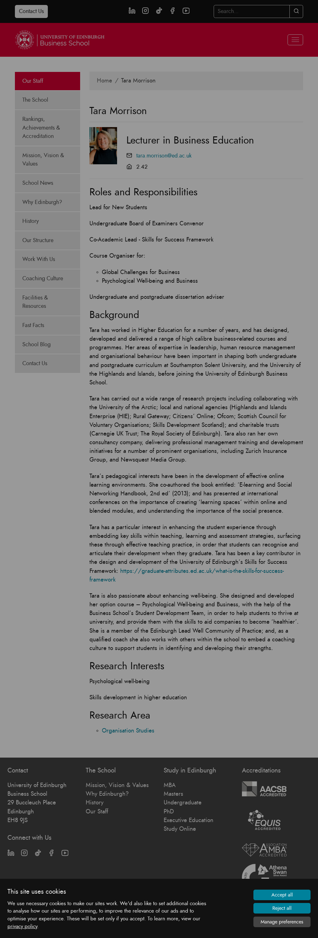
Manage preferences (282, 921)
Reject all (282, 908)
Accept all (282, 894)
